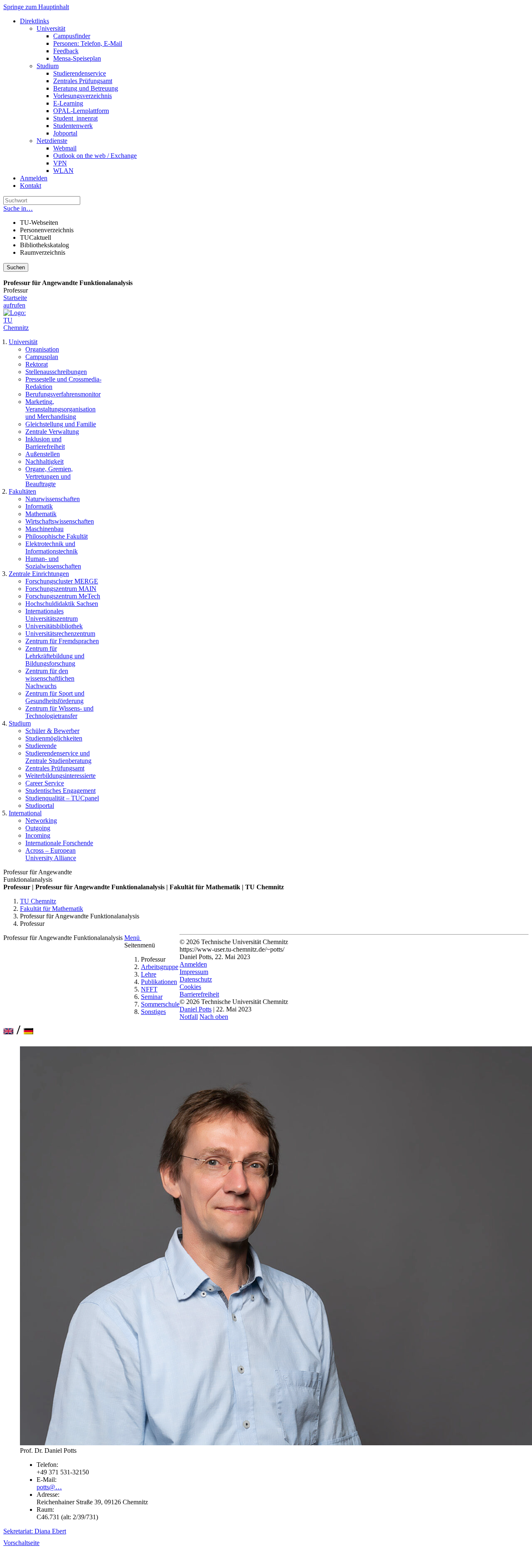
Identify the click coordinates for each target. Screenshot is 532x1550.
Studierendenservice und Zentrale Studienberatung (58, 757)
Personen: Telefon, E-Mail (87, 43)
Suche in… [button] (18, 208)
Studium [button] (20, 723)
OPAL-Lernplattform (81, 110)
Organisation (42, 349)
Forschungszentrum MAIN (60, 588)
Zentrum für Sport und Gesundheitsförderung (54, 697)
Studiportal (39, 805)
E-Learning (68, 103)
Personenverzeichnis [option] (47, 230)
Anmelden (33, 178)
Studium (48, 65)
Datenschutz (196, 979)
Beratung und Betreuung (85, 88)
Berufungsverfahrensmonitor (63, 394)
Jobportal (65, 133)
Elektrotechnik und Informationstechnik (51, 547)
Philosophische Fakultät (56, 536)
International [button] (25, 813)
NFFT (149, 989)
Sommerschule (160, 1004)
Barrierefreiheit (199, 994)
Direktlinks (34, 21)
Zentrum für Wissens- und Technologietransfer (59, 712)
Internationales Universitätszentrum (51, 615)
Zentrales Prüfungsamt (82, 80)
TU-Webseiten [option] (39, 222)
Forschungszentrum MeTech (62, 596)
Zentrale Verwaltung (52, 431)
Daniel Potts (196, 1009)
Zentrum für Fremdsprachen (62, 641)
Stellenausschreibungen (56, 371)
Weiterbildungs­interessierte (60, 775)
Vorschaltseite (21, 1542)
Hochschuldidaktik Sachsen (61, 603)
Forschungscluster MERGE (61, 581)
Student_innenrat (75, 118)
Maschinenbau (44, 528)
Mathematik (41, 513)
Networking (41, 820)
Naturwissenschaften (52, 498)
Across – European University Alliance (50, 854)
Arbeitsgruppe (159, 966)
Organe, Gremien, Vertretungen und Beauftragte (49, 476)
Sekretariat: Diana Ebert (34, 1531)
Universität (51, 28)
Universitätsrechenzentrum (60, 633)
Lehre (148, 974)
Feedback (66, 50)
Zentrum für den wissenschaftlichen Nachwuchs (49, 678)
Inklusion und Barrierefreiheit (45, 442)
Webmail (64, 148)
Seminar (152, 996)
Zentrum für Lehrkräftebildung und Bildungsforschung (54, 656)
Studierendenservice (79, 73)
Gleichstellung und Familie (60, 424)
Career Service (44, 783)
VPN (60, 163)
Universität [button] (23, 341)
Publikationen (159, 981)
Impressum (194, 971)
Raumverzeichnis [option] (42, 252)
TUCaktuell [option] (35, 237)
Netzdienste (52, 140)
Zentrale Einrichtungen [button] (39, 573)
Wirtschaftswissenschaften (59, 521)
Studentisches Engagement (60, 790)
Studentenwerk (73, 125)
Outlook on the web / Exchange (95, 155)
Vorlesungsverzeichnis (82, 95)
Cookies (190, 986)
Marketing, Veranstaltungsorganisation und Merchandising (60, 409)
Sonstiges (153, 1011)
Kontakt (30, 185)
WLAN (63, 170)
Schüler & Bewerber (52, 730)
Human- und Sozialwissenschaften (53, 562)
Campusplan (41, 356)
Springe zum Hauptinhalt (36, 6)
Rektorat (36, 364)
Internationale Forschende (59, 842)
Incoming (37, 835)
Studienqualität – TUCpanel (62, 798)
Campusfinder (71, 35)
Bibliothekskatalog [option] (44, 244)
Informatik (39, 506)
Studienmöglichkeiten (53, 738)
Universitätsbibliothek (54, 626)
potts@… (49, 1487)
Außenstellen (42, 454)
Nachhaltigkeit (44, 461)
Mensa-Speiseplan (77, 58)
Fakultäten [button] (22, 491)
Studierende (41, 745)
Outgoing (37, 828)
